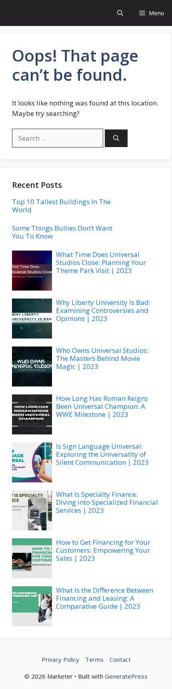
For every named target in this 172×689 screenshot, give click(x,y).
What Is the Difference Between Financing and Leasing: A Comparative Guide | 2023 (104, 598)
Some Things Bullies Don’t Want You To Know (62, 232)
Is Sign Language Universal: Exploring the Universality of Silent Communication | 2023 (102, 454)
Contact (120, 659)
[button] (120, 13)
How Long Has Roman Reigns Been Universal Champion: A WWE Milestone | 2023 (102, 406)
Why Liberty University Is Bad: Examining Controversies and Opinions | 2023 (103, 310)
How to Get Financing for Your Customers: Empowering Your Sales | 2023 (103, 550)
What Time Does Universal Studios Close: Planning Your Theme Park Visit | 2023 (101, 262)
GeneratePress (126, 676)
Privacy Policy (60, 659)
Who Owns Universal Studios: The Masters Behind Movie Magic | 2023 (102, 358)
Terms (94, 659)
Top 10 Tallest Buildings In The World (61, 205)
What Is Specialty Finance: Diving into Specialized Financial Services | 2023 (107, 502)
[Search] (116, 138)
